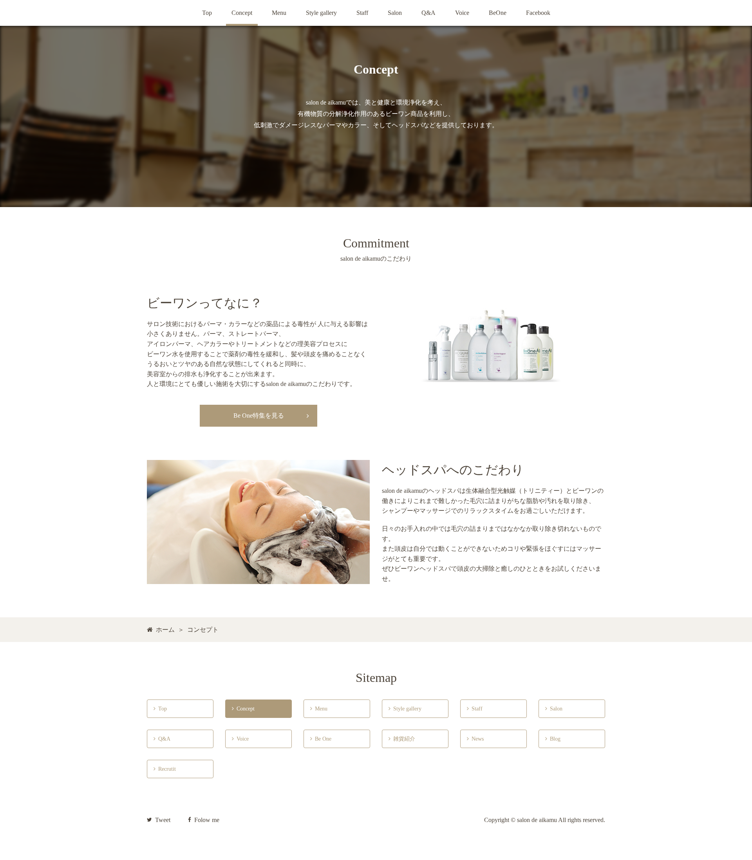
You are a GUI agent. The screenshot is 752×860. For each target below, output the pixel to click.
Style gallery (321, 12)
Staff (362, 12)
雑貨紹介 (402, 739)
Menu (279, 12)
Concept (241, 12)
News (475, 739)
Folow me (206, 820)
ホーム (165, 629)
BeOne (497, 12)
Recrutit (165, 769)
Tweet (162, 820)
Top (207, 12)
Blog (552, 739)
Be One (321, 739)
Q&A (428, 12)
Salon (395, 12)
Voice (462, 12)
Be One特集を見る (258, 415)
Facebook (538, 12)
